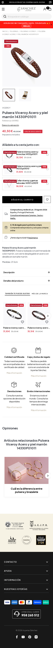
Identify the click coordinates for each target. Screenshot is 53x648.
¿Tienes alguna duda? (24, 238)
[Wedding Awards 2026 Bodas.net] (41, 540)
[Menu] (3, 9)
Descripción (27, 272)
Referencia (6, 121)
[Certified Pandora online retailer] (27, 540)
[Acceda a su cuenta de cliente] (44, 9)
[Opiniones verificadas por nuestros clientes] (14, 526)
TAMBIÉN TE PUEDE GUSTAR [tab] (17, 293)
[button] (47, 199)
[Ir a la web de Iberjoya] (39, 526)
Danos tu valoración (10, 125)
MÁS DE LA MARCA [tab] (40, 294)
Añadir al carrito (22, 200)
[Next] (48, 316)
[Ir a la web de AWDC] (12, 540)
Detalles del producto (27, 280)
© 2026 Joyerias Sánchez (26, 630)
